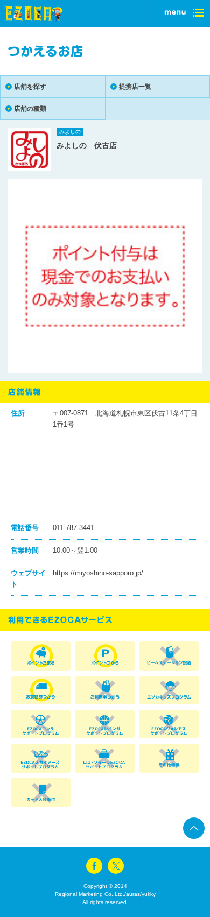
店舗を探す (30, 86)
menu (183, 13)
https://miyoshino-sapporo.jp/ (98, 573)
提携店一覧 (135, 86)
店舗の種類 (30, 108)
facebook (94, 866)
